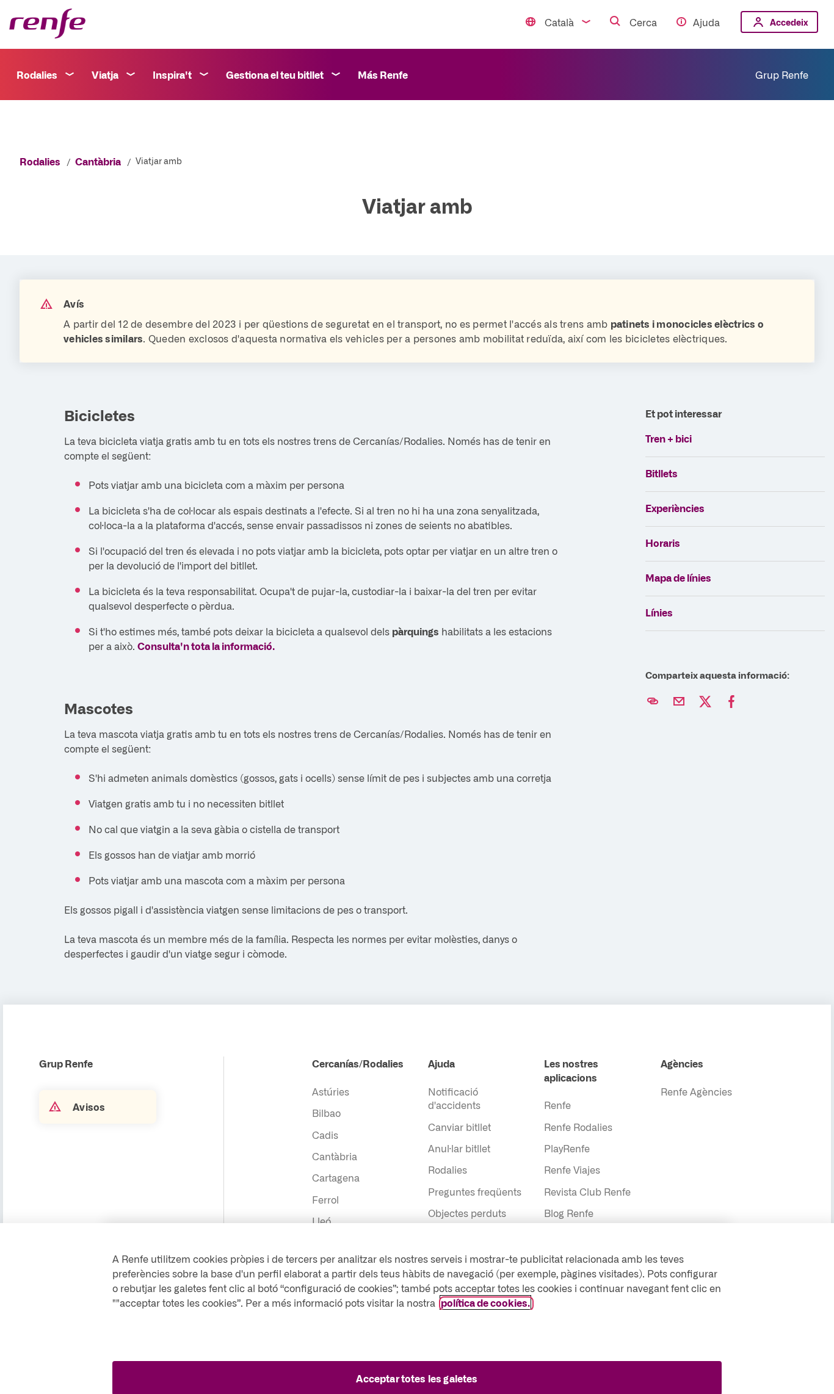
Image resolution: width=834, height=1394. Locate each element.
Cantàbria (98, 161)
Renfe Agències (696, 1091)
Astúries (330, 1091)
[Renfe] (47, 24)
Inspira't (172, 74)
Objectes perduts (467, 1213)
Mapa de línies (678, 577)
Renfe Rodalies (578, 1127)
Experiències (675, 508)
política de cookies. (485, 1302)
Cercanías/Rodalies (358, 1063)
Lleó (321, 1221)
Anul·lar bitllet (459, 1148)
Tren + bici (668, 438)
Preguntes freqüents (474, 1191)
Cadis (325, 1135)
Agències (682, 1063)
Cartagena (336, 1177)
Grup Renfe (781, 74)
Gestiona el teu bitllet (275, 74)
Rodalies (36, 74)
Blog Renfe (568, 1213)
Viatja (105, 74)
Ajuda (706, 22)
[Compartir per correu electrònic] (679, 702)
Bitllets (661, 473)
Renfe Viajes (572, 1169)
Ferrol (325, 1199)
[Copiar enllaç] (652, 702)
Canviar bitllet (459, 1127)
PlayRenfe (567, 1148)
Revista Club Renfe (587, 1191)
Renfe (557, 1105)
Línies (659, 612)
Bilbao (326, 1113)
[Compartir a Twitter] (705, 702)
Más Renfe (383, 74)
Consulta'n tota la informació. (206, 646)
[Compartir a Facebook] (731, 702)
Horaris (662, 542)
